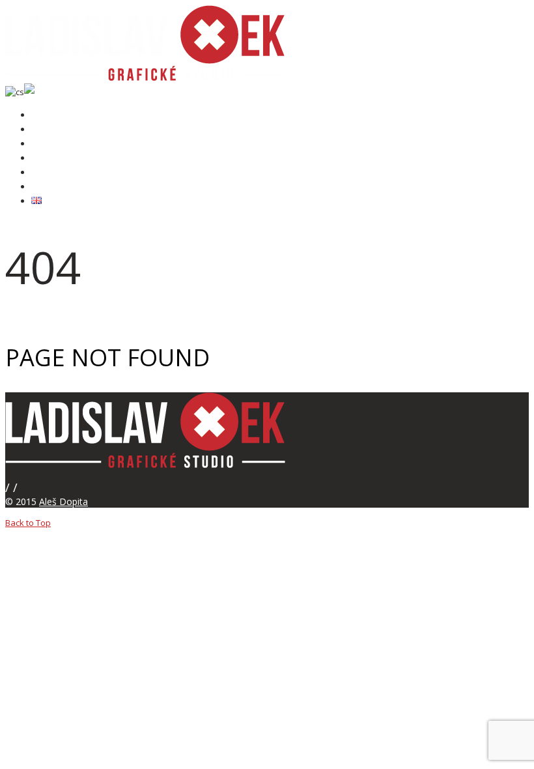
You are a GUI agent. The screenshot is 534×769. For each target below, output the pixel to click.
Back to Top (28, 523)
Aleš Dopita (63, 501)
